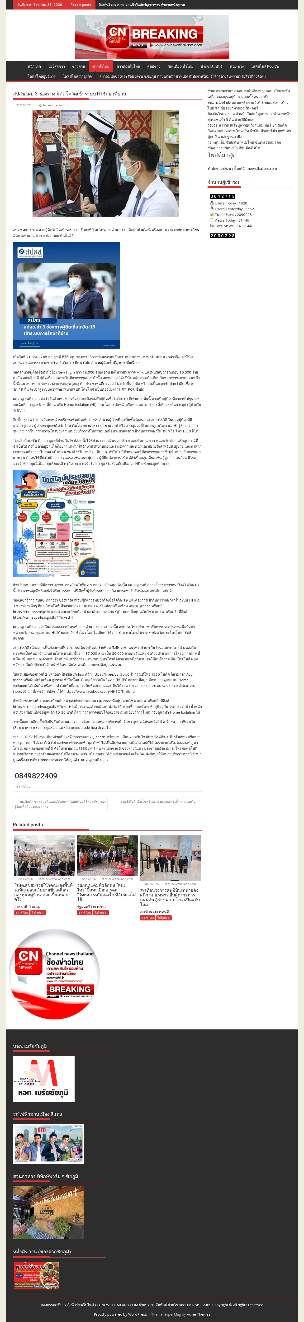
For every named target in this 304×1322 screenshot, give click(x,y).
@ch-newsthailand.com (54, 105)
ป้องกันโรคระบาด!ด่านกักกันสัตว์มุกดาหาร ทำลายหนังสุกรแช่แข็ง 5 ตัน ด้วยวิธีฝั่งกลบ (161, 4)
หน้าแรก (34, 66)
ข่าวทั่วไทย (100, 66)
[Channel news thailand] (152, 58)
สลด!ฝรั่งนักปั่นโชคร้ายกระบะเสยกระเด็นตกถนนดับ (158, 801)
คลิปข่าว (153, 66)
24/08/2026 (151, 884)
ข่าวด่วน (78, 66)
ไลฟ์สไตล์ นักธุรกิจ (77, 76)
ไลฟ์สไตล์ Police (265, 66)
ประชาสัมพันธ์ (212, 66)
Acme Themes (198, 1314)
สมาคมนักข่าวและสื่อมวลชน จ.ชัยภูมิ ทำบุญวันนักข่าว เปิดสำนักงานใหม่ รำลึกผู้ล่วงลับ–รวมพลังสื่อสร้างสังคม (182, 76)
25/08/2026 (25, 879)
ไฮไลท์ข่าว (56, 66)
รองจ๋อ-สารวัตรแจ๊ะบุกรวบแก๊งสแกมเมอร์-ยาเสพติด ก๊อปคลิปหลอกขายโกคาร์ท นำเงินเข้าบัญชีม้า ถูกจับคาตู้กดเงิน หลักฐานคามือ (249, 131)
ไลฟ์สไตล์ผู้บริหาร (42, 76)
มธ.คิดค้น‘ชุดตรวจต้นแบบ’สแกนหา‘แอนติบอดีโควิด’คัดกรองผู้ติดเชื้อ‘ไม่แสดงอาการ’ (60, 804)
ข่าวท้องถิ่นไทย (128, 66)
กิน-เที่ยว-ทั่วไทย (180, 66)
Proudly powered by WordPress (120, 1314)
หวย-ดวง (237, 66)
